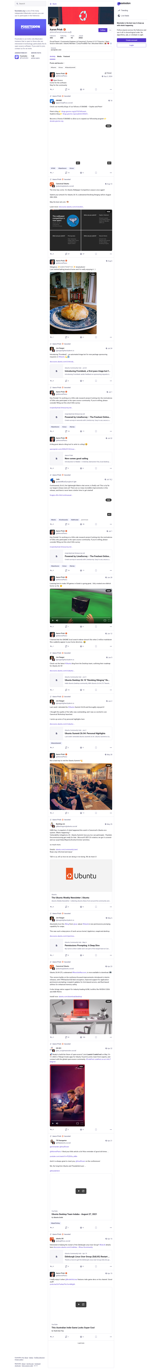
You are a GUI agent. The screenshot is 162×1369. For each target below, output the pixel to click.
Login (131, 45)
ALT (78, 163)
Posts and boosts (56, 63)
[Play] (53, 621)
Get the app (30, 1364)
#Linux (61, 67)
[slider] (81, 617)
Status (31, 1357)
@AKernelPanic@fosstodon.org (60, 32)
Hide (108, 126)
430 (61, 38)
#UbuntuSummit (70, 67)
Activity (52, 56)
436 (51, 38)
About (26, 1357)
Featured (66, 56)
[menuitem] (81, 606)
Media (59, 56)
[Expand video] (105, 621)
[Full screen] (109, 621)
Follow (102, 30)
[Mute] (57, 621)
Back (55, 4)
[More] (111, 89)
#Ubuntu (53, 67)
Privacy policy (19, 1359)
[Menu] (110, 30)
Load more (81, 1343)
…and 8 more (84, 520)
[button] (81, 606)
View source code (27, 1366)
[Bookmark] (96, 89)
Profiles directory (39, 1357)
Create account (131, 40)
